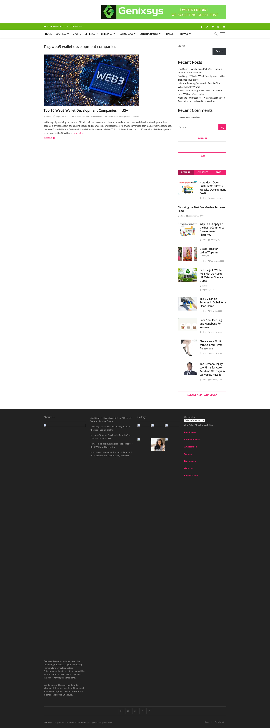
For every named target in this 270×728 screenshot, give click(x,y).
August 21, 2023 (62, 116)
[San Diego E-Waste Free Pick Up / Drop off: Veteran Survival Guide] (187, 270)
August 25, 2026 (207, 290)
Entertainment (149, 33)
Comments (202, 172)
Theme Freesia (70, 722)
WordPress (82, 722)
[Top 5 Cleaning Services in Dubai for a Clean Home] (187, 298)
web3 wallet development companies (123, 116)
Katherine (205, 286)
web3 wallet (80, 116)
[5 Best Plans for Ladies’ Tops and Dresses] (187, 248)
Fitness (169, 33)
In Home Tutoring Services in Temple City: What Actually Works (110, 437)
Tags (218, 172)
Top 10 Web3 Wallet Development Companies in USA (86, 110)
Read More (78, 133)
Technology (125, 33)
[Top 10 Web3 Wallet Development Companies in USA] (108, 80)
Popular (185, 172)
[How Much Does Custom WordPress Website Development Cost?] (187, 182)
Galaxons (188, 468)
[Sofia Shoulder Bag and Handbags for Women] (187, 320)
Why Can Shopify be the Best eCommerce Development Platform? (212, 229)
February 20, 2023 (217, 240)
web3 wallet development (97, 116)
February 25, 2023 (217, 261)
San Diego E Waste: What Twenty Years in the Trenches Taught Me (110, 428)
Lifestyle (106, 33)
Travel (184, 33)
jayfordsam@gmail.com (57, 26)
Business (61, 33)
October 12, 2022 (216, 198)
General (90, 33)
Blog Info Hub (191, 475)
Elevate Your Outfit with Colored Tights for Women (211, 345)
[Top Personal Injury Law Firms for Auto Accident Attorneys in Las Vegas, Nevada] (187, 364)
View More (53, 138)
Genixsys (48, 722)
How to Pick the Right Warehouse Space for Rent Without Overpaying (111, 445)
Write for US (76, 26)
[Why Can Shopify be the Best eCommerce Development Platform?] (187, 224)
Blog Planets (190, 432)
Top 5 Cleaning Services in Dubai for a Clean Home (213, 302)
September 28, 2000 (195, 216)
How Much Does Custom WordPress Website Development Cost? (213, 188)
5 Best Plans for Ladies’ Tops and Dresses (209, 252)
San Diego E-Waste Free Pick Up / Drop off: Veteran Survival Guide (211, 275)
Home (48, 33)
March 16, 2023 (216, 311)
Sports (77, 33)
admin (48, 116)
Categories (189, 417)
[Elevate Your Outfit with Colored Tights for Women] (187, 341)
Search (181, 45)
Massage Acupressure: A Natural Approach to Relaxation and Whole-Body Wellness (111, 454)
